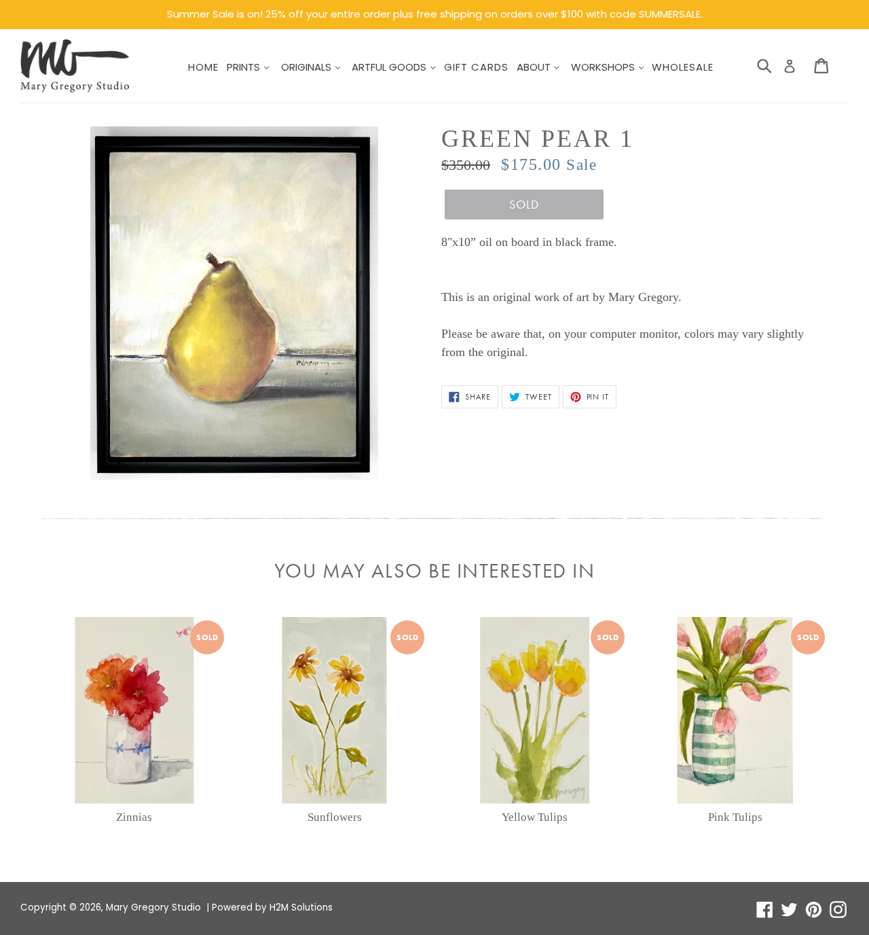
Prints (245, 67)
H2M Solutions (301, 907)
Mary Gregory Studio (153, 907)
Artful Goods (390, 67)
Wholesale (683, 67)
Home (203, 67)
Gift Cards (476, 67)
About (535, 67)
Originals (307, 67)
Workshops (604, 67)
